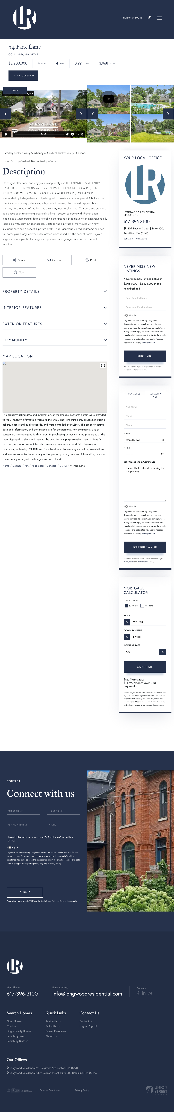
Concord (52, 466)
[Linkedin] (143, 993)
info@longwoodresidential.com (87, 993)
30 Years (133, 605)
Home (6, 466)
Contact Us (129, 239)
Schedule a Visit (155, 395)
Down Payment (133, 630)
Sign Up (127, 18)
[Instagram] (150, 993)
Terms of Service (143, 562)
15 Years (148, 605)
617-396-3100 (137, 221)
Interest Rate (132, 645)
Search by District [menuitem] (17, 1041)
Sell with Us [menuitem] (52, 1026)
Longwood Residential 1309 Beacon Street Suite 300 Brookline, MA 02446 (53, 1073)
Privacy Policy (148, 343)
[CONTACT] (23, 75)
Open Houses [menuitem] (15, 1021)
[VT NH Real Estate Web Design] (156, 1090)
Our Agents (141, 239)
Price (127, 615)
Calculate (145, 667)
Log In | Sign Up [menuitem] (89, 1026)
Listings (16, 466)
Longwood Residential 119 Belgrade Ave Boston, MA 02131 (43, 1068)
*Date (127, 433)
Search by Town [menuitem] (16, 1036)
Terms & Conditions (50, 1090)
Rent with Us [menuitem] (53, 1021)
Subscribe (145, 356)
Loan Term (131, 600)
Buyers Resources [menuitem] (56, 1031)
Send (25, 893)
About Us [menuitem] (51, 1036)
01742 (63, 466)
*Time (127, 447)
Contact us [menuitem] (86, 1021)
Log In (138, 18)
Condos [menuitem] (11, 1026)
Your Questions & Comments (139, 461)
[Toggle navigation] (159, 18)
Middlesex (38, 466)
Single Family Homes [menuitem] (19, 1031)
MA (27, 466)
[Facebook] (138, 993)
